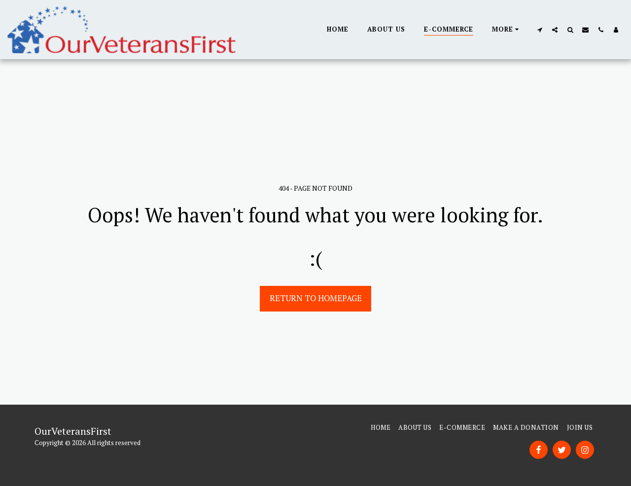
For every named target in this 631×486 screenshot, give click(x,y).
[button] (539, 29)
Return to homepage (316, 298)
